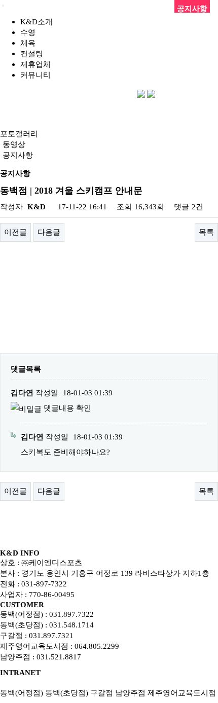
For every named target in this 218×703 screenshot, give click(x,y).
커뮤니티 (35, 74)
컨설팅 (31, 53)
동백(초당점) (66, 692)
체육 (27, 43)
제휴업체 (35, 64)
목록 (206, 232)
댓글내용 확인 (67, 407)
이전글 (15, 232)
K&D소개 (36, 21)
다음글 (49, 232)
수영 (27, 32)
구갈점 (101, 692)
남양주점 (130, 692)
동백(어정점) (21, 692)
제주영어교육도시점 (182, 692)
